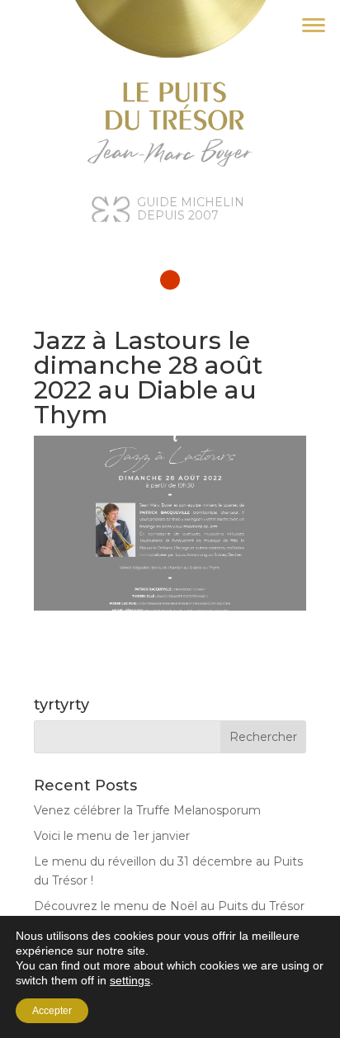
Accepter (52, 1011)
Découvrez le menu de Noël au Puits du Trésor (169, 906)
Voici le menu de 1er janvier (112, 835)
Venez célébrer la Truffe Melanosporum (147, 810)
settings (130, 980)
